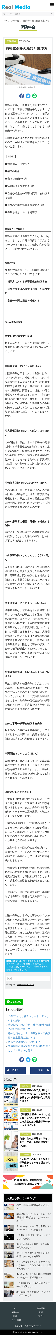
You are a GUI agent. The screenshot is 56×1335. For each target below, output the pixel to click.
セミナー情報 (15, 1320)
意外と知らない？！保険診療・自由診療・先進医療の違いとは (29, 1035)
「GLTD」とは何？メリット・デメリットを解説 (28, 1018)
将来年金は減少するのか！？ (24, 1041)
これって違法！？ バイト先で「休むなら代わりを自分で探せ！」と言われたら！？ (33, 1265)
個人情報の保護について (25, 985)
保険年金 (15, 20)
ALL (5, 20)
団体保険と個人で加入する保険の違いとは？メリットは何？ (29, 1048)
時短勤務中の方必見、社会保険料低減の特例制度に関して (29, 1026)
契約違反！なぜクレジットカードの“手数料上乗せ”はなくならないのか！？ (33, 1217)
